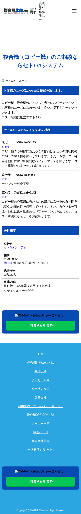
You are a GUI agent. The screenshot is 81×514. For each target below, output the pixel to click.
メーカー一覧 (40, 423)
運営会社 (40, 397)
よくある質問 (40, 380)
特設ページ (40, 432)
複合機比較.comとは (40, 362)
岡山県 (8, 263)
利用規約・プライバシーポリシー (40, 406)
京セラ (6, 146)
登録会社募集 (40, 441)
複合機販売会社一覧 (16, 28)
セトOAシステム (59, 28)
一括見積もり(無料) (40, 325)
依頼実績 (40, 371)
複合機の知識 (40, 388)
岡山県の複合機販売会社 (38, 28)
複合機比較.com (37, 510)
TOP (3, 28)
